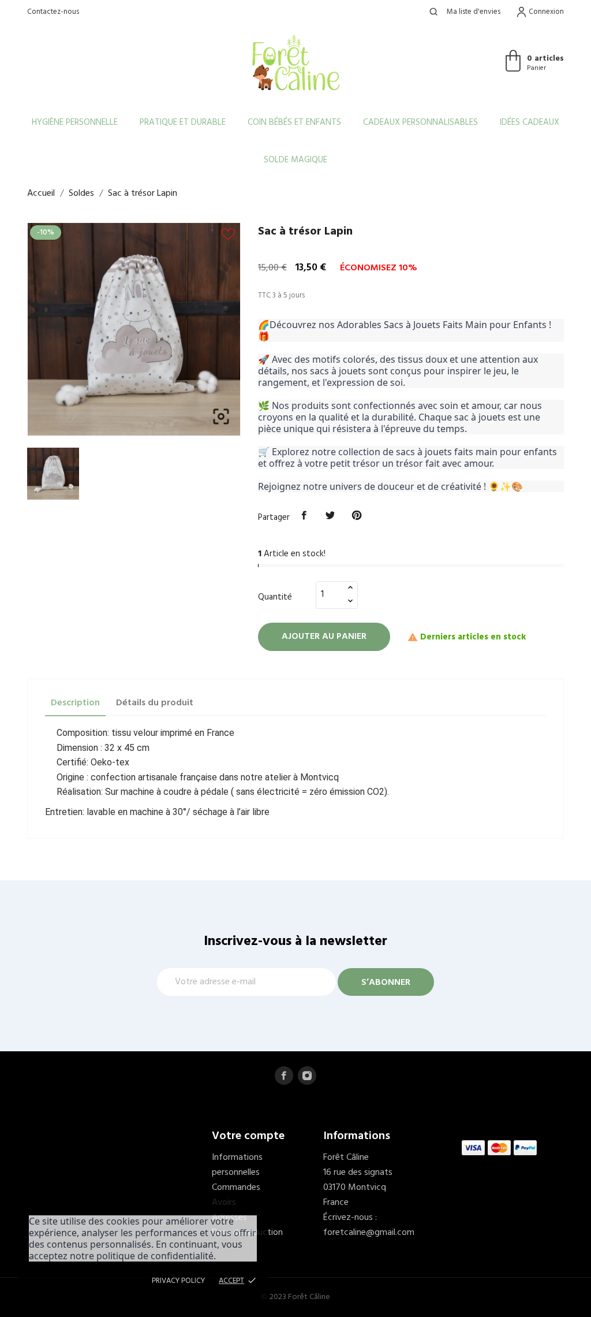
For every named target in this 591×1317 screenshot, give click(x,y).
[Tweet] (331, 516)
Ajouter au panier (324, 636)
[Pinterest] (356, 516)
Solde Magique (295, 160)
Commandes (236, 1187)
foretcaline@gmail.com (368, 1232)
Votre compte (248, 1136)
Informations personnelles (237, 1165)
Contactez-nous (53, 12)
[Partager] (304, 516)
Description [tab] (75, 702)
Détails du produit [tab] (154, 702)
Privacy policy (178, 1281)
